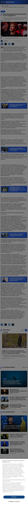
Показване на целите (14, 501)
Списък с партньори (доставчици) (10, 493)
